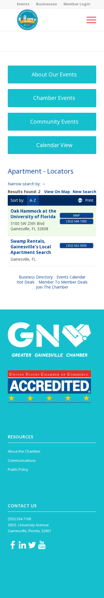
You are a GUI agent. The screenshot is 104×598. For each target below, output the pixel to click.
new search (84, 191)
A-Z (33, 200)
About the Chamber (24, 451)
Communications (22, 460)
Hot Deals (26, 282)
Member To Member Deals (63, 282)
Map (76, 215)
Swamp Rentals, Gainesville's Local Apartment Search (31, 246)
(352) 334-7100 (19, 518)
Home (34, 45)
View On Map (57, 191)
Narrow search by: (24, 183)
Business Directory (36, 277)
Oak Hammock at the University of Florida (33, 214)
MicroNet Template (27, 39)
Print (89, 200)
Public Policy (18, 469)
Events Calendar (71, 277)
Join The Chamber (52, 287)
